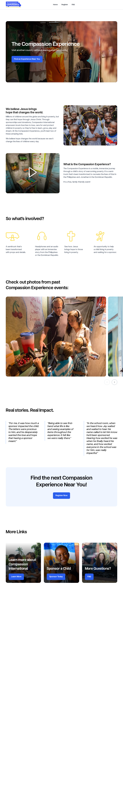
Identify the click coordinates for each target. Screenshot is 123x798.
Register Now (61, 496)
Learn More (16, 577)
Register (65, 4)
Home (55, 4)
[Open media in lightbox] (33, 173)
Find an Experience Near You (27, 59)
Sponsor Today (56, 577)
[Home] (13, 7)
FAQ (73, 4)
